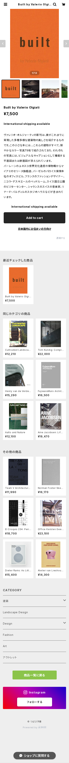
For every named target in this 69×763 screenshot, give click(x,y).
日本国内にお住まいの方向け (34, 228)
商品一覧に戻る (34, 675)
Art (5, 646)
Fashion (8, 634)
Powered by (30, 727)
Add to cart (34, 218)
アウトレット (10, 657)
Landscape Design (15, 612)
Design (7, 623)
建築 (5, 601)
